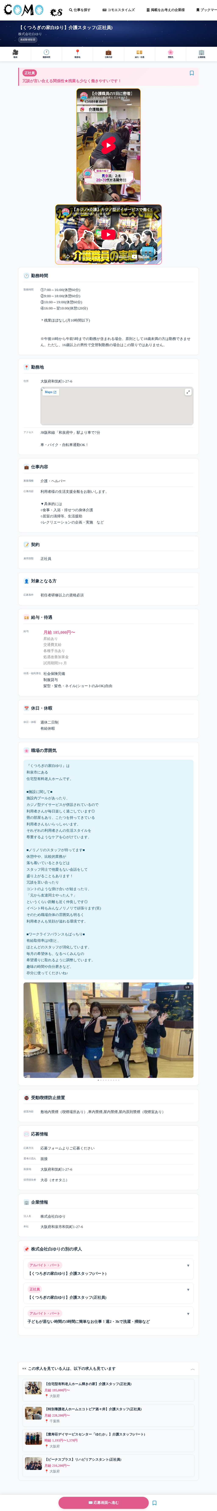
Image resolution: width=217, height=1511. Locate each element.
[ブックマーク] (191, 73)
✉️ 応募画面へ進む (103, 1503)
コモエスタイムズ (121, 10)
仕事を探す (82, 10)
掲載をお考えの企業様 (168, 10)
